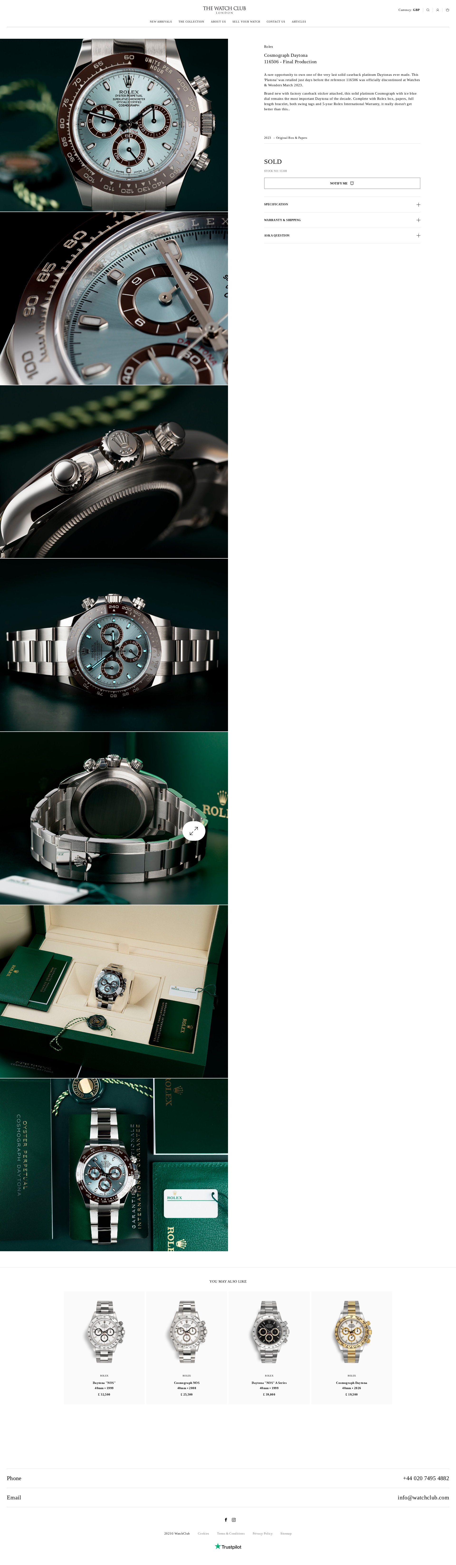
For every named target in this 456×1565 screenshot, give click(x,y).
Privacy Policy (263, 1533)
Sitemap (286, 1533)
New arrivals (161, 21)
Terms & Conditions (231, 1533)
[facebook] (223, 1519)
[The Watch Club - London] (199, 10)
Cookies (203, 1533)
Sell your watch (246, 21)
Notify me (339, 183)
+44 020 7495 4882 (426, 1478)
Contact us (276, 21)
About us (218, 21)
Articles (299, 21)
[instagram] (231, 1519)
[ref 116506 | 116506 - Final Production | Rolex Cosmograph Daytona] (114, 125)
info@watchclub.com (423, 1497)
